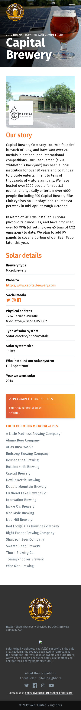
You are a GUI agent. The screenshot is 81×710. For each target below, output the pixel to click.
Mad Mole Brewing (20, 513)
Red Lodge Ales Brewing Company (32, 526)
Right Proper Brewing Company (30, 533)
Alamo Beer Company (23, 440)
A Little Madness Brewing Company (33, 434)
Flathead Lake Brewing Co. (26, 493)
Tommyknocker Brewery (25, 559)
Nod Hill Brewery (19, 520)
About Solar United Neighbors (40, 678)
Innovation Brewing (21, 500)
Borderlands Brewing (22, 460)
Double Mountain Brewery (26, 487)
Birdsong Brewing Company (27, 453)
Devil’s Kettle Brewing (23, 480)
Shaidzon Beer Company (25, 539)
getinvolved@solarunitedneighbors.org (49, 693)
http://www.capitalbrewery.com (31, 285)
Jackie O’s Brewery (20, 506)
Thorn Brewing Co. (20, 553)
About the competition (40, 673)
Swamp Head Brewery (23, 546)
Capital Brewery (18, 473)
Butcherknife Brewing (22, 467)
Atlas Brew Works (19, 447)
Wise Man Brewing (20, 566)
